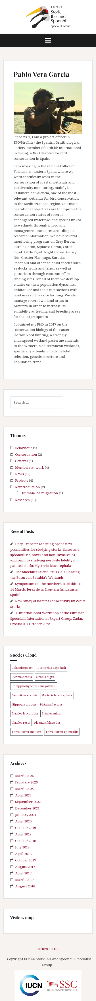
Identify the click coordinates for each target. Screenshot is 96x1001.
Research (22, 500)
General (21, 461)
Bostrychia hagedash (52, 668)
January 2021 (25, 814)
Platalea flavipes (51, 704)
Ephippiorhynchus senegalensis (34, 686)
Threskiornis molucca (27, 732)
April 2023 (23, 795)
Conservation (26, 454)
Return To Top (48, 948)
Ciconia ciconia (22, 677)
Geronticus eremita (25, 695)
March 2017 (24, 879)
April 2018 (23, 853)
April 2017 (23, 873)
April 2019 (23, 834)
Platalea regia (21, 723)
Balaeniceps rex (22, 668)
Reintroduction (27, 487)
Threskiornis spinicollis (62, 732)
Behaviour (23, 448)
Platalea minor (52, 713)
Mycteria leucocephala (57, 695)
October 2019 (25, 827)
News (19, 474)
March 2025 (24, 788)
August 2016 (25, 886)
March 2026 (24, 775)
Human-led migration (40, 493)
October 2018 (25, 840)
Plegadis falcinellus (47, 723)
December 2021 (27, 808)
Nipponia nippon (24, 704)
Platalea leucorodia (25, 713)
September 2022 (28, 801)
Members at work (29, 467)
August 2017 (25, 866)
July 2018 (22, 847)
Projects (21, 480)
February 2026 (26, 782)
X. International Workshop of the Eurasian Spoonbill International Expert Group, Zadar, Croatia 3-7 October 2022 (47, 618)
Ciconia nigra (45, 677)
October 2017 (25, 860)
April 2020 (23, 821)
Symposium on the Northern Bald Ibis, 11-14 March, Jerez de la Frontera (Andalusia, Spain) (46, 589)
